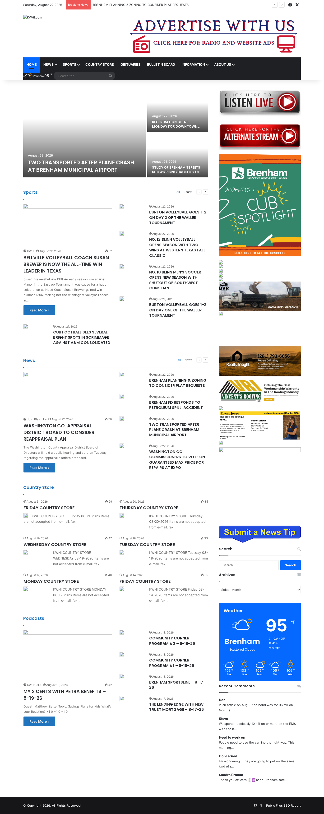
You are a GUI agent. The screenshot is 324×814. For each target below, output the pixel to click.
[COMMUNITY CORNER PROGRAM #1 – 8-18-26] (122, 654)
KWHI (30, 251)
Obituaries (130, 64)
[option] (115, 132)
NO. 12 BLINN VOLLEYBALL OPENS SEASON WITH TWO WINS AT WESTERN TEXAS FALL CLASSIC (177, 247)
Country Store (99, 64)
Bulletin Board (161, 64)
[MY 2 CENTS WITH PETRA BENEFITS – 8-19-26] (67, 655)
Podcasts (33, 618)
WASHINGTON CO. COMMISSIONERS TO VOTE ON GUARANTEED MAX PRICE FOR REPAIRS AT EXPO (177, 459)
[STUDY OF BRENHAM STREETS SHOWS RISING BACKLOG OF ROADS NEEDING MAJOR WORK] (177, 155)
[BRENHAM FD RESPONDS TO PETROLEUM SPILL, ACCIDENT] (122, 396)
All (178, 192)
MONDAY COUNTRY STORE (51, 581)
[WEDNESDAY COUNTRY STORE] (25, 552)
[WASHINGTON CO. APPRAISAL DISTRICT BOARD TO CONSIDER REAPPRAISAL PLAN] (67, 393)
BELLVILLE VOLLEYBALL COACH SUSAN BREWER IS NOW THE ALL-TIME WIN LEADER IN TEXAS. (66, 264)
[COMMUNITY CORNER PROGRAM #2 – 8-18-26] (122, 632)
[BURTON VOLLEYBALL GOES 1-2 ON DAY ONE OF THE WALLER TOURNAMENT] (122, 298)
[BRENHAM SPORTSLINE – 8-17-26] (122, 676)
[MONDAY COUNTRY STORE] (25, 589)
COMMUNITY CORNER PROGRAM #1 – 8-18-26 (171, 662)
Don (222, 700)
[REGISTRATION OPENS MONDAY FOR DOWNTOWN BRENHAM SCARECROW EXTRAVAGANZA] (177, 109)
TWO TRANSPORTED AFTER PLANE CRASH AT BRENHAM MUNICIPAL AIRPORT (81, 166)
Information (193, 64)
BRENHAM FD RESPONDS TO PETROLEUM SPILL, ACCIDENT (176, 405)
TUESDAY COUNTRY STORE (147, 544)
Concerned (228, 756)
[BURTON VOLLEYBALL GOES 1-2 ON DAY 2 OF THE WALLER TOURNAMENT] (122, 206)
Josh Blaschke (36, 419)
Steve (223, 719)
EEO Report (292, 805)
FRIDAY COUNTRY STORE (49, 508)
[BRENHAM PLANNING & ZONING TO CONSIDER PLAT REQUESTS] (122, 374)
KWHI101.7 (34, 685)
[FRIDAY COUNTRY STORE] (25, 515)
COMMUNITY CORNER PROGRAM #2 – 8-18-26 (172, 640)
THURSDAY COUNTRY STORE (149, 508)
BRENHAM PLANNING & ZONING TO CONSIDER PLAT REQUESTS (141, 5)
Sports (69, 64)
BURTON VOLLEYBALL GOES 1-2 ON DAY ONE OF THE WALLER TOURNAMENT (177, 310)
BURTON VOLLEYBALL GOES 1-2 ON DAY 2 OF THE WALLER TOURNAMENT (177, 217)
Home (32, 64)
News (48, 64)
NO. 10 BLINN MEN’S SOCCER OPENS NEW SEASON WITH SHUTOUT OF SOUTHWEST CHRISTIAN (175, 280)
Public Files (275, 805)
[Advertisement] (260, 331)
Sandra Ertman (231, 775)
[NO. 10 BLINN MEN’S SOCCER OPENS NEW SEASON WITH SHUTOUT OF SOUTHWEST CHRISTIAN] (122, 266)
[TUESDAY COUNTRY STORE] (122, 552)
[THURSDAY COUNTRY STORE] (122, 515)
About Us (222, 64)
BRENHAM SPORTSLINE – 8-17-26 (177, 685)
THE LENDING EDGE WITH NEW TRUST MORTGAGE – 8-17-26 (176, 707)
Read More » (39, 310)
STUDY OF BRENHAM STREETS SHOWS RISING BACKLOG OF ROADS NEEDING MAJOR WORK (178, 172)
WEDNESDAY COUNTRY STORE (54, 544)
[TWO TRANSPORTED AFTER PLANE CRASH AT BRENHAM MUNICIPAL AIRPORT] (84, 132)
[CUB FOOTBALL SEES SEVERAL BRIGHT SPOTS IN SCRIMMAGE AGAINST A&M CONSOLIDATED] (25, 326)
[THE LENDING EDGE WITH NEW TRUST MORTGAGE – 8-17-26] (122, 698)
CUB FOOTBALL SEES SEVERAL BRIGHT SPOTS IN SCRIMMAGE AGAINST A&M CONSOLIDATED (81, 337)
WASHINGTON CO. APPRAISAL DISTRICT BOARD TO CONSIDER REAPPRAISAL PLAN (58, 432)
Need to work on (232, 737)
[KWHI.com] (32, 17)
